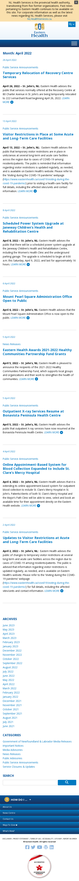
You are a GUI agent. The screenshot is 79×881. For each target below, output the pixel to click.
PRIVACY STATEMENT (20, 839)
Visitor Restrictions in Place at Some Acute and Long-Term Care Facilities (38, 136)
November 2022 (12, 654)
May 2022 (8, 680)
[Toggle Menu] (74, 43)
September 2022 (12, 663)
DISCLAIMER (6, 839)
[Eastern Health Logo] (39, 36)
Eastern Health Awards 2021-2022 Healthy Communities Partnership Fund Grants (37, 352)
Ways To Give (9, 824)
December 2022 (12, 650)
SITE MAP (58, 839)
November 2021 (12, 705)
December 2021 (12, 701)
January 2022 (10, 696)
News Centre (9, 812)
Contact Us (8, 818)
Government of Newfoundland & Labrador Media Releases (37, 741)
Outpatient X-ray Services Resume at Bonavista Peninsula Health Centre (33, 413)
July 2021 (8, 722)
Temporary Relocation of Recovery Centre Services (38, 75)
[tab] (39, 807)
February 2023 (11, 642)
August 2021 (10, 717)
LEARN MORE (26, 191)
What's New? (9, 831)
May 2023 (8, 629)
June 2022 (9, 675)
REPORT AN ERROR (70, 839)
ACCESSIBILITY (47, 839)
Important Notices (13, 745)
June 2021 (9, 726)
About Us (7, 806)
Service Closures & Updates (19, 766)
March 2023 (9, 638)
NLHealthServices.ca (39, 19)
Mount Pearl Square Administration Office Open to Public (37, 298)
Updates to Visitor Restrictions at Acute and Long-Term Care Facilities (36, 540)
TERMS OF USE (35, 839)
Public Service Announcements (20, 67)
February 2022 (11, 692)
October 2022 (11, 659)
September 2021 (12, 713)
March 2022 (9, 688)
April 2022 (9, 684)
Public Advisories (12, 758)
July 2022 (8, 671)
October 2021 (11, 709)
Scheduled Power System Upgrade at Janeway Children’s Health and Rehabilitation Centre (33, 227)
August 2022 (10, 667)
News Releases (12, 344)
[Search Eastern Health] (72, 24)
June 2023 (9, 625)
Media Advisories (13, 750)
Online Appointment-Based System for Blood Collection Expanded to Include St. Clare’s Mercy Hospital (36, 468)
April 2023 (9, 633)
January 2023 (10, 646)
